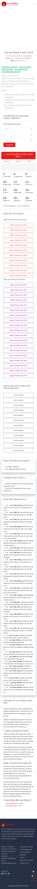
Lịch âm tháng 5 (19, 415)
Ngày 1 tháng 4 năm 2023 (18, 285)
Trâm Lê (12, 58)
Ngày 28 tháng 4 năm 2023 (18, 270)
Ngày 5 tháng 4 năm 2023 (18, 295)
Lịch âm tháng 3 (19, 405)
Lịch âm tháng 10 (18, 440)
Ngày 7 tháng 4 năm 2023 (18, 235)
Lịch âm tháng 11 (18, 446)
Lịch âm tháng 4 (19, 410)
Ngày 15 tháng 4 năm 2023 (18, 250)
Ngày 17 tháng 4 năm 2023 (18, 335)
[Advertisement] (18, 26)
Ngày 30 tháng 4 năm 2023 (18, 376)
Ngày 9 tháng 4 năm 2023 (18, 240)
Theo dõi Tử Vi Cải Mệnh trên (14, 56)
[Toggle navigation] (34, 4)
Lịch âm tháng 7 (19, 425)
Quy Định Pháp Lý (25, 852)
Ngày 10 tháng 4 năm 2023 (18, 310)
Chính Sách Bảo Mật (26, 849)
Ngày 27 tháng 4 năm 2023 (18, 371)
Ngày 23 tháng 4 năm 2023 (18, 265)
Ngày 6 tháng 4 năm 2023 (18, 300)
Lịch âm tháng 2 (19, 400)
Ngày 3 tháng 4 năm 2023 (18, 230)
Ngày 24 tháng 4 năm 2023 (18, 355)
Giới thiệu (23, 855)
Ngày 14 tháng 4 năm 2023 (18, 245)
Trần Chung (23, 61)
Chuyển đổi (9, 145)
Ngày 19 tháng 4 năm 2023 (18, 255)
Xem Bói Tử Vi (24, 863)
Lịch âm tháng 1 (19, 395)
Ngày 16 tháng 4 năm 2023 (18, 330)
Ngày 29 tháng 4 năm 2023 (18, 275)
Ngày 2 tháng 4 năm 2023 (18, 225)
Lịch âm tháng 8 (19, 430)
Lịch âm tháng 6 (19, 420)
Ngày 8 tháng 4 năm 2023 (18, 305)
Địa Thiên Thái (12, 856)
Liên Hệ (22, 858)
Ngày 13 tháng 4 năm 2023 (18, 325)
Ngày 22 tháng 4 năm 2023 (18, 350)
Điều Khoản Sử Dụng (26, 847)
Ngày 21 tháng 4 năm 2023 (18, 260)
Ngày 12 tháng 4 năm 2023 (18, 320)
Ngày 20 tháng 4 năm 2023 (18, 345)
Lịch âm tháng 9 (19, 435)
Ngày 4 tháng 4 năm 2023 (18, 290)
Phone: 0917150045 (26, 860)
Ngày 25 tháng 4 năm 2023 (18, 361)
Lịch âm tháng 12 (18, 451)
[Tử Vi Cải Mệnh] (10, 4)
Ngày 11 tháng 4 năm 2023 (18, 315)
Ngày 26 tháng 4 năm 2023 (18, 366)
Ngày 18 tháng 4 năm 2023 (18, 340)
